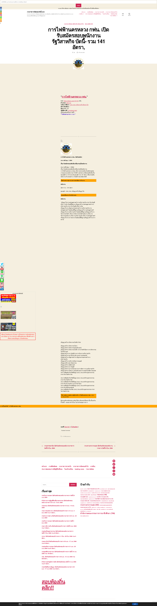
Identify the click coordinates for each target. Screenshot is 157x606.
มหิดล (94, 509)
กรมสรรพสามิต (84, 498)
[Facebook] (1, 8)
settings (20, 604)
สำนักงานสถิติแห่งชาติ (84, 515)
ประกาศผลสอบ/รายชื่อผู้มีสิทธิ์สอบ (93, 14)
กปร (85, 488)
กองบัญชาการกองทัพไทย (101, 507)
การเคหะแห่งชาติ (109, 507)
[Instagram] (1, 15)
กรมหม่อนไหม (104, 500)
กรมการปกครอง (111, 488)
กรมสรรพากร (91, 498)
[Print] (1, 13)
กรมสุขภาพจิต (84, 501)
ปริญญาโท (85, 105)
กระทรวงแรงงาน (85, 507)
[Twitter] (1, 9)
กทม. (81, 488)
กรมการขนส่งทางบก (93, 489)
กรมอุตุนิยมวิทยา (83, 502)
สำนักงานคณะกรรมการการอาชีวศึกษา (97, 513)
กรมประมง (102, 495)
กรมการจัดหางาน (103, 488)
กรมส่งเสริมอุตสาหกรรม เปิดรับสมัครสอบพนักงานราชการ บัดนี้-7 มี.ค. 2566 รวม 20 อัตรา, (57, 532)
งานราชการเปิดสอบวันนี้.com (36, 11)
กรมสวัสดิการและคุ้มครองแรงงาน (104, 499)
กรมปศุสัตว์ (84, 497)
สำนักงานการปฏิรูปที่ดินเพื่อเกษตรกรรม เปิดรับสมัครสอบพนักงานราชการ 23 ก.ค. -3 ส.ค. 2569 (57, 501)
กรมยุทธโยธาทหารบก (92, 496)
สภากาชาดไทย (110, 509)
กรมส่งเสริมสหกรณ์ (95, 500)
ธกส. (81, 509)
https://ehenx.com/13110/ (71, 101)
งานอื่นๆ (81, 14)
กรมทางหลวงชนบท (105, 492)
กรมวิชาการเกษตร (102, 497)
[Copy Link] (1, 19)
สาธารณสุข (88, 511)
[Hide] (0, 23)
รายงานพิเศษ (113, 15)
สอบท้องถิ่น (83, 511)
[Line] (1, 17)
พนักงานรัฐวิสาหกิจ (89, 24)
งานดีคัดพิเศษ (90, 12)
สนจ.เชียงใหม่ (103, 509)
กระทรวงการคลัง (95, 502)
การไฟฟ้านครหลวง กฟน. (74, 96)
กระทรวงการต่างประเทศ (106, 502)
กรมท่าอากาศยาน (85, 494)
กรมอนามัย (111, 500)
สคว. (98, 509)
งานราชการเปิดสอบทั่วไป (111, 12)
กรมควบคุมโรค (91, 490)
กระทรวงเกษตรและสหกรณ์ (106, 505)
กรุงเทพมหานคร (72, 110)
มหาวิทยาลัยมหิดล (88, 509)
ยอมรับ (135, 604)
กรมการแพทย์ (84, 491)
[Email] (1, 11)
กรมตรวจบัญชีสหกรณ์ (105, 490)
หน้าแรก (83, 12)
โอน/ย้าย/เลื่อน (106, 14)
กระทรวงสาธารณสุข (89, 505)
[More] (1, 21)
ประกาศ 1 (67, 427)
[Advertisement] (18, 82)
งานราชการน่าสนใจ (99, 12)
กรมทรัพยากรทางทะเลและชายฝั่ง (85, 492)
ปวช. (71, 105)
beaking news (114, 14)
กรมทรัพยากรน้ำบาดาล (95, 492)
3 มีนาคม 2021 (81, 52)
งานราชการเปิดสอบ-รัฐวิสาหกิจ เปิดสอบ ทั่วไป (74, 24)
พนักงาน (68, 103)
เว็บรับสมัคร (74, 427)
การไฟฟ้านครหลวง (66, 436)
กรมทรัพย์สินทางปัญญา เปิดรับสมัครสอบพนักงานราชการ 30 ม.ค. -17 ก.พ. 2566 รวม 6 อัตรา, (58, 568)
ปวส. (74, 105)
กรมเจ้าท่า (89, 502)
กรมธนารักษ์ (93, 494)
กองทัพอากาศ (94, 507)
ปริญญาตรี (79, 105)
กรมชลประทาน (97, 490)
